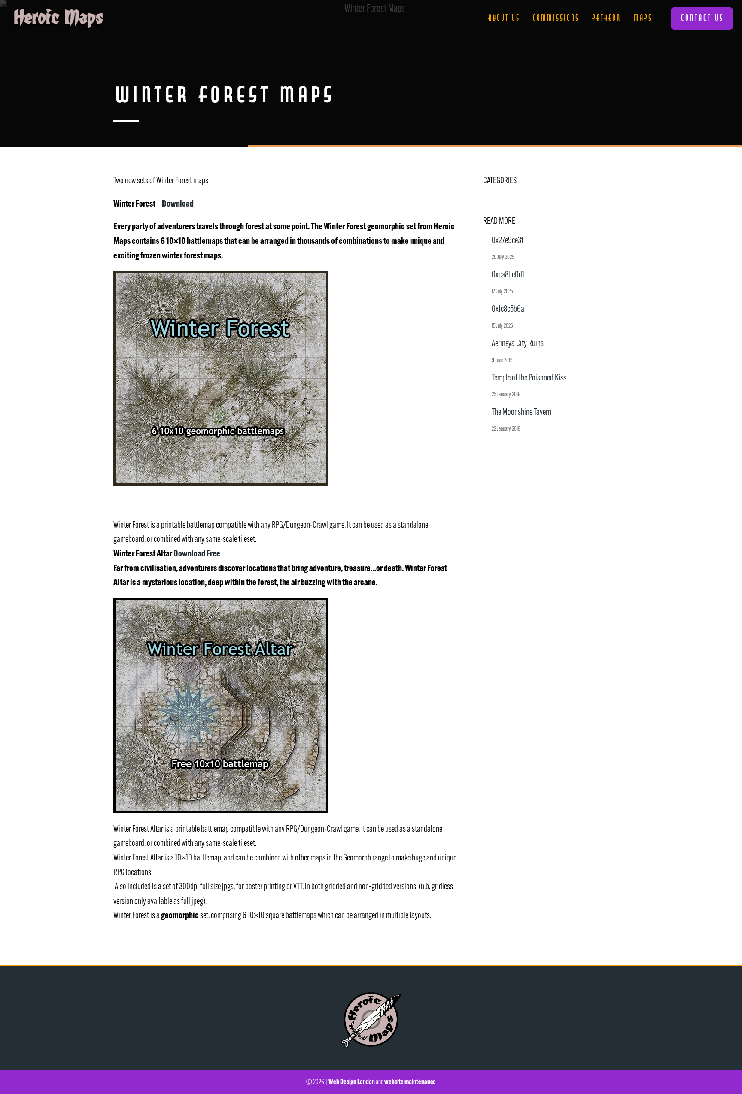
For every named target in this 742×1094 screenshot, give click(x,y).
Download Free (196, 553)
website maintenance (410, 1081)
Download (178, 203)
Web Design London (351, 1081)
